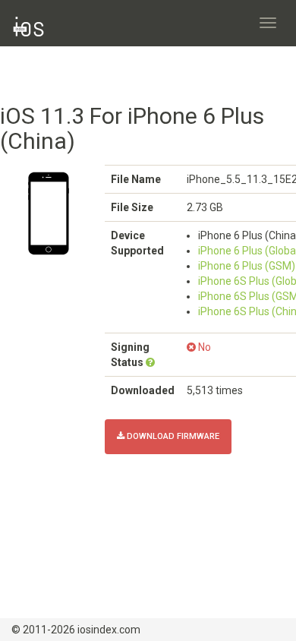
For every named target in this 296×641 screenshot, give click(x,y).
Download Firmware (171, 436)
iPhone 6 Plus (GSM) (246, 266)
